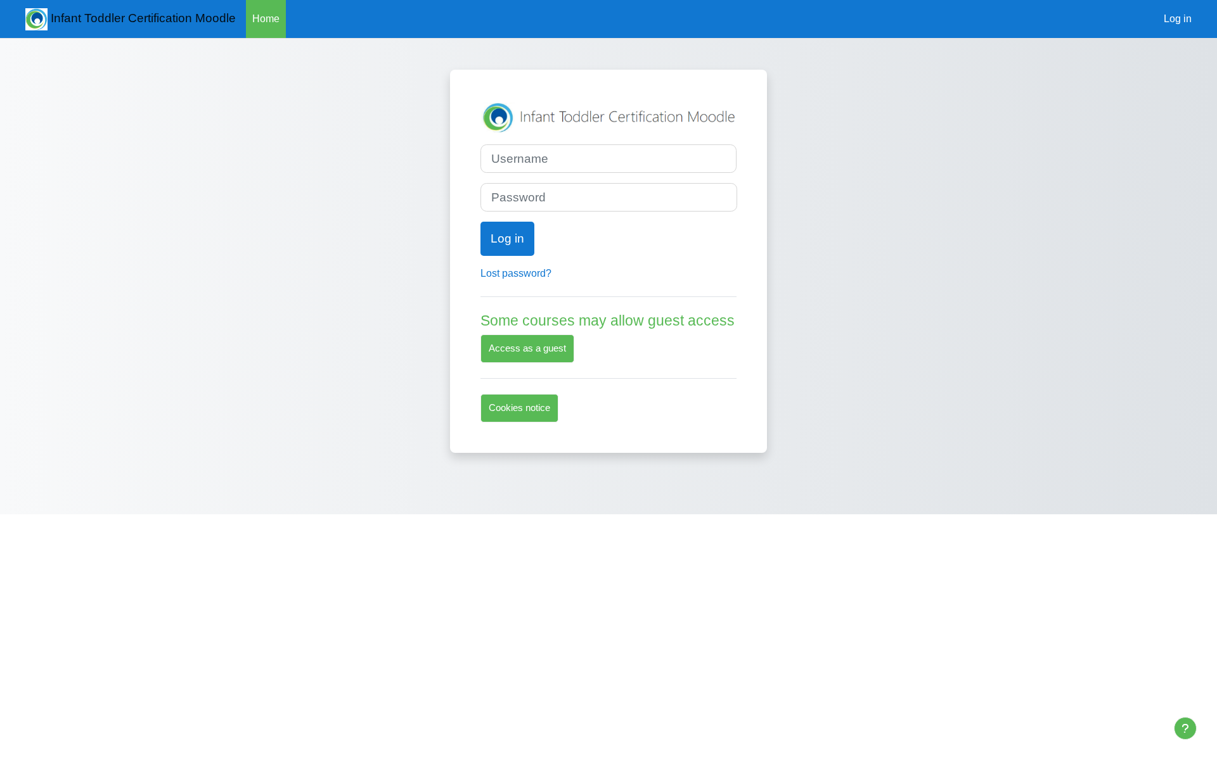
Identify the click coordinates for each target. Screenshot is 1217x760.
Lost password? (515, 273)
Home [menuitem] (266, 18)
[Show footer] (1185, 728)
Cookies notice (519, 407)
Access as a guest (527, 348)
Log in (1178, 18)
